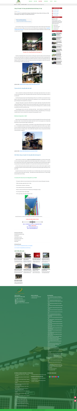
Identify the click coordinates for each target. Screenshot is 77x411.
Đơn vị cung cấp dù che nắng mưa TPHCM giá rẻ (54, 296)
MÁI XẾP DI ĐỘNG (55, 13)
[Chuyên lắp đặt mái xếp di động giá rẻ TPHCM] (37, 266)
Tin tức (51, 1)
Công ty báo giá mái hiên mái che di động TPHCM (55, 354)
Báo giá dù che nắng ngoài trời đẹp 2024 (53, 344)
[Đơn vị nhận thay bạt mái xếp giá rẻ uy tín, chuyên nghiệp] (18, 255)
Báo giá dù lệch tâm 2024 (51, 345)
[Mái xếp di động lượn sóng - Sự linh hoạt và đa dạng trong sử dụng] (28, 266)
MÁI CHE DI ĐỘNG (55, 11)
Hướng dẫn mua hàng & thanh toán (36, 296)
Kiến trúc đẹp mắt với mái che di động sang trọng (55, 355)
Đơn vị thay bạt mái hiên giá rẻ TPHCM (53, 337)
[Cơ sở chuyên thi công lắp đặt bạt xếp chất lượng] (46, 266)
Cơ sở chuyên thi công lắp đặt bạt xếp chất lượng (55, 356)
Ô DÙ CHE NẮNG (55, 15)
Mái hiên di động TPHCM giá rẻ (52, 368)
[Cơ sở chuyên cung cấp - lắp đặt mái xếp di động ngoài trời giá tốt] (37, 255)
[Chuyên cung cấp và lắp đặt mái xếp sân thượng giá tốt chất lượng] (18, 266)
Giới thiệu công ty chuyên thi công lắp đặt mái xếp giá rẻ (23, 21)
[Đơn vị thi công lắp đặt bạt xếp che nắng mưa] (28, 255)
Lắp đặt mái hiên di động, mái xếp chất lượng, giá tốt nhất (30, 84)
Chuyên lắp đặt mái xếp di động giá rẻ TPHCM (54, 343)
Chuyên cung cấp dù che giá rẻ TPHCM (53, 347)
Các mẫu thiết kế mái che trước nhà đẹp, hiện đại (54, 338)
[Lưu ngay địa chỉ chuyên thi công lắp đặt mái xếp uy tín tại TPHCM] (46, 255)
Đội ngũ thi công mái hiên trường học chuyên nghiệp (55, 365)
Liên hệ (55, 1)
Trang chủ (30, 1)
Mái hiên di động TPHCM (51, 369)
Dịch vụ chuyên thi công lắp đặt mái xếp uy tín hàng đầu (23, 245)
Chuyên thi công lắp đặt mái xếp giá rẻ (21, 19)
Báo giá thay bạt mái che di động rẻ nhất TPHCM (54, 336)
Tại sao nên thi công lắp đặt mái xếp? (21, 20)
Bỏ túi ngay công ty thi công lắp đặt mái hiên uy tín (55, 364)
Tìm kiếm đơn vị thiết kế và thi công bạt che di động (55, 353)
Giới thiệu (35, 1)
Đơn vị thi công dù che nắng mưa (52, 346)
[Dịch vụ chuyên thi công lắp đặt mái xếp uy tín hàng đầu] (18, 276)
